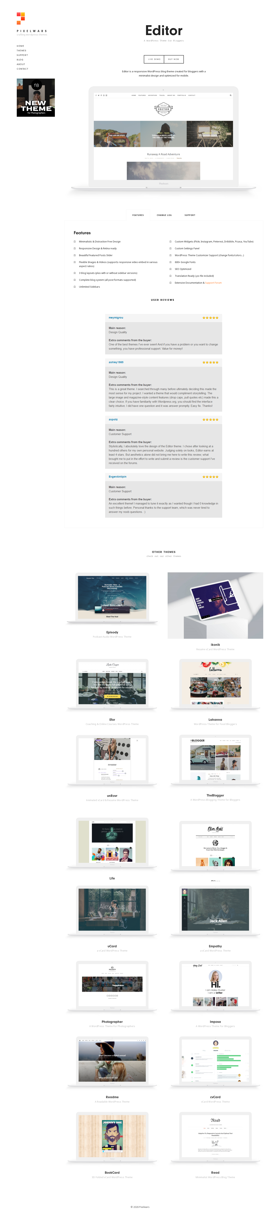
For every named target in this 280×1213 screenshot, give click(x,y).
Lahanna (215, 720)
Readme (112, 1097)
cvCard (215, 1097)
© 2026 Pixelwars (140, 1207)
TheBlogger (215, 795)
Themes (21, 50)
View (104, 599)
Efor (112, 720)
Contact (22, 69)
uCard (112, 946)
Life (112, 878)
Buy (121, 599)
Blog (20, 59)
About (21, 64)
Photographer (112, 1022)
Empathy (215, 946)
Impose (215, 1022)
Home (20, 46)
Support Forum (213, 282)
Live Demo (154, 59)
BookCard (112, 1173)
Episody (112, 632)
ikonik (215, 645)
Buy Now (173, 59)
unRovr (112, 796)
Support (22, 55)
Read (215, 1173)
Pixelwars (32, 31)
